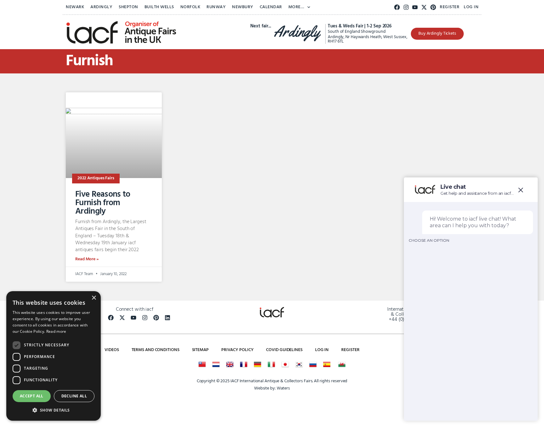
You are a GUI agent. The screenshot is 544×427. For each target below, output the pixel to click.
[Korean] (299, 364)
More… (296, 7)
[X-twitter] (424, 7)
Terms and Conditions (155, 350)
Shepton (128, 7)
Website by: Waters (272, 388)
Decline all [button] (74, 396)
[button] (53, 410)
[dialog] (53, 356)
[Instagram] (406, 7)
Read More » (87, 259)
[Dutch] (216, 364)
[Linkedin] (167, 317)
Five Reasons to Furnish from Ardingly (102, 203)
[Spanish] (327, 364)
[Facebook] (397, 7)
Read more (56, 331)
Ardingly (101, 7)
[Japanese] (285, 364)
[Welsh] (342, 364)
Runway (216, 7)
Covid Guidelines (284, 350)
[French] (244, 364)
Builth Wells (159, 7)
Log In (471, 7)
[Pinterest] (433, 7)
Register (449, 7)
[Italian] (271, 364)
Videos (112, 350)
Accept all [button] (31, 396)
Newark (75, 7)
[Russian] (313, 364)
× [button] (93, 298)
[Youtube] (415, 7)
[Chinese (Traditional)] (202, 364)
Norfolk (190, 7)
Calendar (271, 7)
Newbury (242, 7)
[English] (230, 364)
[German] (257, 364)
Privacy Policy (237, 350)
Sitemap (200, 350)
